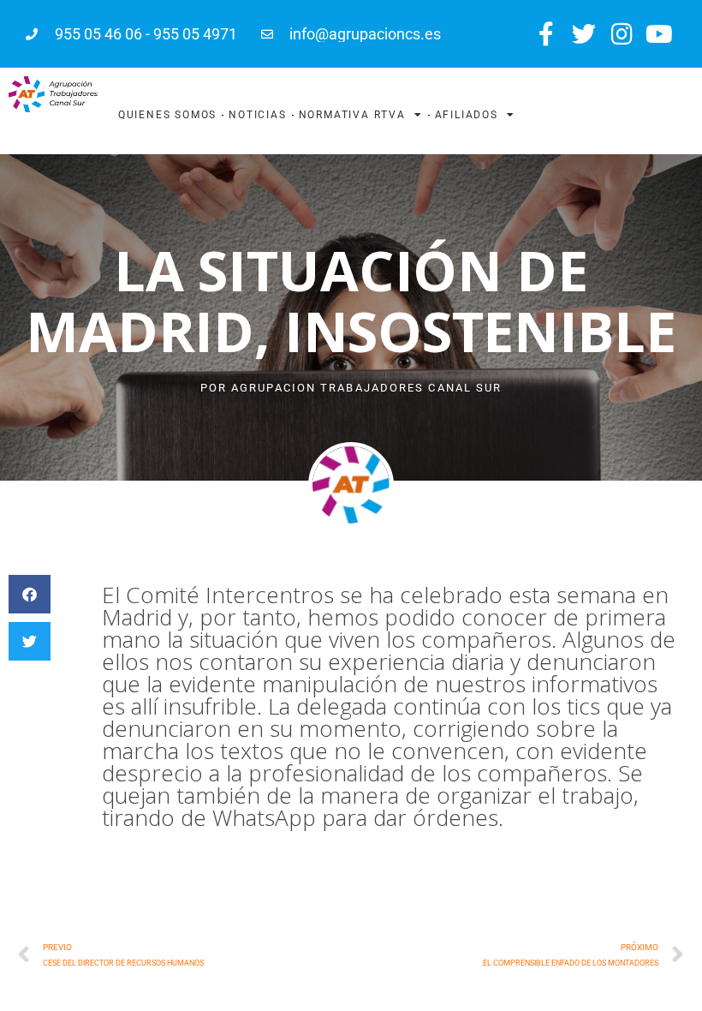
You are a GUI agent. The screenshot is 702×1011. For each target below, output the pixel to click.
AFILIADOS (466, 115)
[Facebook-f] (545, 34)
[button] (30, 594)
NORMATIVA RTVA (352, 115)
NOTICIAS (257, 115)
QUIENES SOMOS (167, 115)
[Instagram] (622, 34)
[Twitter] (583, 34)
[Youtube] (659, 34)
